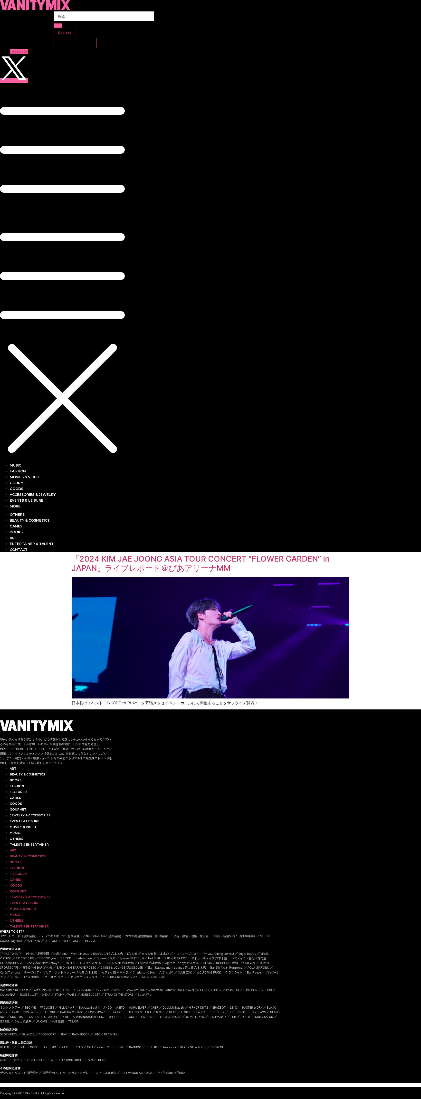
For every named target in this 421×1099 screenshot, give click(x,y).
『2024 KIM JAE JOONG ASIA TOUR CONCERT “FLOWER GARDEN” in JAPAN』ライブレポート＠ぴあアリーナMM (201, 563)
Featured (18, 792)
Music (15, 833)
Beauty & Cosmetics (27, 774)
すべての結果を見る (75, 43)
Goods (16, 803)
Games (15, 798)
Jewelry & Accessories (30, 815)
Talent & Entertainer (29, 844)
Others (16, 839)
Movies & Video (23, 827)
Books (15, 780)
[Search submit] (58, 25)
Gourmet (18, 809)
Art (13, 768)
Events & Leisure (24, 821)
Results (64, 32)
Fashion (17, 786)
